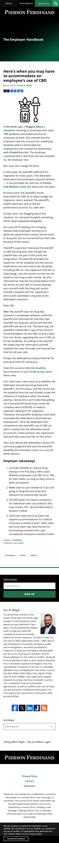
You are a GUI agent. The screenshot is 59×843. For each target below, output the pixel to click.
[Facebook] (15, 708)
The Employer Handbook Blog (29, 12)
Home (8, 3)
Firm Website (26, 3)
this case (11, 172)
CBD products (11, 134)
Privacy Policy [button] (35, 834)
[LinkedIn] (29, 708)
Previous (10, 555)
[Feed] (44, 708)
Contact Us (43, 3)
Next (34, 555)
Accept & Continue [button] (16, 839)
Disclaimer (29, 785)
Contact (29, 781)
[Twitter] (22, 708)
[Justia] (36, 708)
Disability (17, 540)
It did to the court (41, 371)
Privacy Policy (29, 776)
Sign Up (29, 594)
